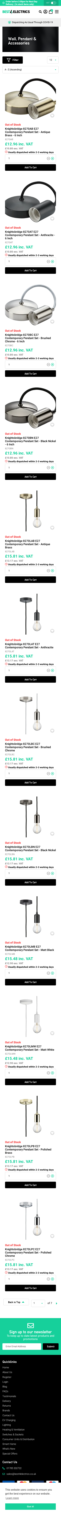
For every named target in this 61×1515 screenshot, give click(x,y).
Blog (4, 1386)
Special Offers (9, 1453)
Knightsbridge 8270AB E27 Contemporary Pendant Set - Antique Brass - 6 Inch (27, 132)
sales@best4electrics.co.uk (21, 1474)
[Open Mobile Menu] (40, 12)
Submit (50, 1346)
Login (5, 1382)
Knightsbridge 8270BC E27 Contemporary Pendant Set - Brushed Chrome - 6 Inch (28, 338)
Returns (6, 1406)
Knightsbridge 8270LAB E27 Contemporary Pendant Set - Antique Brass (27, 544)
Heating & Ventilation (13, 1429)
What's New (8, 1449)
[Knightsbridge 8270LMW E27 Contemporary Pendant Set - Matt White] (30, 1016)
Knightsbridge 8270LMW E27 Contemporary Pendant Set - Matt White (29, 1048)
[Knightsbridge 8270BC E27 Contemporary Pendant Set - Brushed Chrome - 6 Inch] (30, 304)
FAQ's (5, 1391)
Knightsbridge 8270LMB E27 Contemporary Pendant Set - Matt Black (29, 948)
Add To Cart (31, 167)
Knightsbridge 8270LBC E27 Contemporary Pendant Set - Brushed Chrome (28, 747)
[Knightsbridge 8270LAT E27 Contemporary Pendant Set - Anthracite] (30, 614)
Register (6, 1377)
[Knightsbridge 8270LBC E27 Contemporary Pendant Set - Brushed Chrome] (30, 713)
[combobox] (53, 60)
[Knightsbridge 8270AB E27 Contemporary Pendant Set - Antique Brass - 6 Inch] (30, 98)
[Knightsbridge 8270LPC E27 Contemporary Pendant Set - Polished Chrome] (30, 1219)
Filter (16, 60)
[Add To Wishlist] (52, 116)
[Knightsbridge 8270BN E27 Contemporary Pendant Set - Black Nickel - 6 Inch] (30, 407)
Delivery (6, 1401)
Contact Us (8, 1415)
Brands (6, 1410)
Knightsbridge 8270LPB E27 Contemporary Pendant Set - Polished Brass (28, 1150)
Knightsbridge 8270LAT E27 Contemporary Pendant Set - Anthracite (29, 646)
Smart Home (9, 1444)
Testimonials (9, 1396)
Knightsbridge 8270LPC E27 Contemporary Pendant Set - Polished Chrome (28, 1253)
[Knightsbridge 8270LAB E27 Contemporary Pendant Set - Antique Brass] (30, 510)
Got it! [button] (30, 1506)
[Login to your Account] (45, 12)
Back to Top (14, 1302)
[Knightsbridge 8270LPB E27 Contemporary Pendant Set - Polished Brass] (30, 1116)
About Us (7, 1372)
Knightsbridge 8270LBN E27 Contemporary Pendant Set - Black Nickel (30, 848)
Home (5, 1367)
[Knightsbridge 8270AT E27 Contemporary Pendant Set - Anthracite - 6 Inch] (30, 201)
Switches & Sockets (13, 1434)
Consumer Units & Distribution (18, 1439)
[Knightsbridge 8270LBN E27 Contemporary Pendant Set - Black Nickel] (30, 817)
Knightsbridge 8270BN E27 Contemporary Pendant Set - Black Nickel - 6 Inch (30, 441)
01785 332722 (14, 1468)
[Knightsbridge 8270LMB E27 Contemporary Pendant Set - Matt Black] (30, 916)
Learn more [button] (12, 1498)
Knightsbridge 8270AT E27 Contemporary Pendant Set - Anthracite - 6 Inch (30, 235)
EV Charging (8, 1420)
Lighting (6, 1425)
